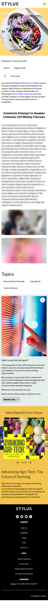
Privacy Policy (24, 564)
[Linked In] (17, 516)
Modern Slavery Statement (24, 569)
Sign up (13, 584)
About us (24, 528)
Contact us (24, 548)
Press (24, 543)
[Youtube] (26, 516)
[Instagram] (21, 516)
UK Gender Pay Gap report (24, 574)
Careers (24, 538)
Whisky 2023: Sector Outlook (26, 83)
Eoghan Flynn (20, 68)
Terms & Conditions (24, 559)
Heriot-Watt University (22, 94)
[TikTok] (30, 516)
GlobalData (24, 533)
